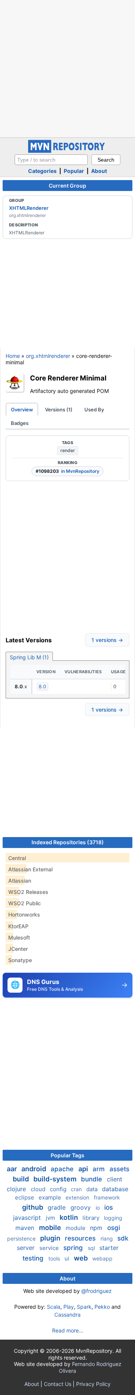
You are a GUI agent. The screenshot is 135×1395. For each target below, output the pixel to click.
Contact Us (57, 1384)
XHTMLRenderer (28, 208)
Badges (19, 423)
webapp (102, 1258)
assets (119, 1169)
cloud (39, 1189)
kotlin (70, 1217)
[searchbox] (51, 159)
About (99, 171)
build (21, 1179)
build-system (55, 1179)
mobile (51, 1228)
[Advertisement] (67, 68)
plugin (51, 1238)
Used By (94, 409)
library (91, 1217)
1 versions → (107, 640)
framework (107, 1197)
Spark (84, 1306)
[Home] (67, 151)
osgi (113, 1228)
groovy (81, 1207)
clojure (17, 1189)
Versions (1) (58, 409)
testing (33, 1258)
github (33, 1207)
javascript (28, 1217)
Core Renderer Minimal (68, 378)
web (81, 1258)
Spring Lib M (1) (29, 657)
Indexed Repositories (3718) (68, 842)
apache (63, 1169)
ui (67, 1258)
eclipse (25, 1197)
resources (81, 1238)
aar (12, 1169)
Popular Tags (67, 1155)
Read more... (67, 1330)
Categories (42, 171)
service (49, 1247)
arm (99, 1169)
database (115, 1189)
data (92, 1189)
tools (55, 1258)
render (67, 450)
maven (25, 1228)
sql (92, 1248)
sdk (122, 1238)
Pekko (102, 1306)
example (51, 1197)
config (59, 1189)
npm (97, 1228)
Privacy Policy (93, 1384)
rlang (107, 1238)
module (76, 1228)
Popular (74, 171)
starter (108, 1247)
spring (74, 1247)
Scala (53, 1306)
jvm (51, 1217)
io (98, 1207)
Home (13, 356)
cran (77, 1189)
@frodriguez (96, 1291)
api (84, 1169)
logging (113, 1218)
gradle (58, 1207)
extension (78, 1197)
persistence (22, 1238)
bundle (92, 1179)
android (34, 1169)
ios (108, 1207)
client (114, 1179)
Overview (22, 409)
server (26, 1247)
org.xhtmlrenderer (48, 356)
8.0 (42, 686)
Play (68, 1306)
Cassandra (67, 1314)
